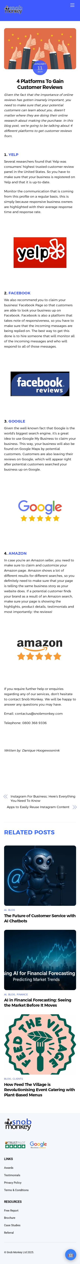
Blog (11, 910)
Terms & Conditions (16, 1190)
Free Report (11, 1210)
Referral (9, 1232)
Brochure (9, 1218)
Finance (22, 994)
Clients (18, 1078)
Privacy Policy (12, 1182)
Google (17, 421)
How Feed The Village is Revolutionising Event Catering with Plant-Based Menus (39, 1089)
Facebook (20, 293)
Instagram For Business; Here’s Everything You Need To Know (43, 799)
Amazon (18, 553)
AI (5, 910)
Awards (8, 1167)
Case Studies (12, 1225)
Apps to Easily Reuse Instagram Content (38, 807)
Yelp (13, 154)
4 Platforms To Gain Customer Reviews (40, 84)
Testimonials (12, 1175)
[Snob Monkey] (13, 12)
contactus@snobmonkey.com (39, 713)
